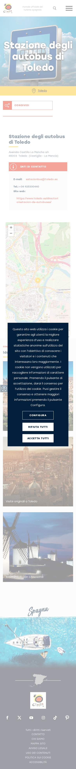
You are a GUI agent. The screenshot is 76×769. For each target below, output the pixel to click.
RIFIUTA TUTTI (38, 426)
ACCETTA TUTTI (38, 438)
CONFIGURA (37, 415)
